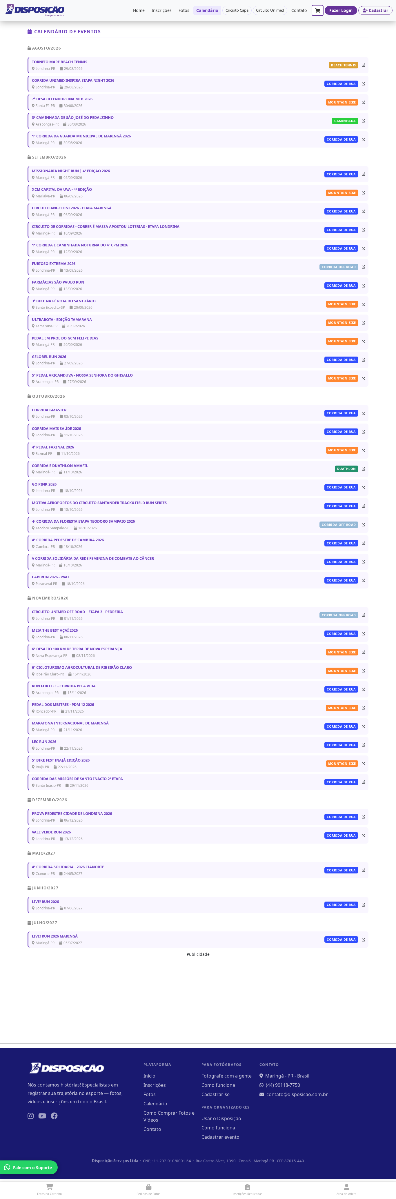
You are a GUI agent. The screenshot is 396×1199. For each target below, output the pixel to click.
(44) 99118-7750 (283, 1085)
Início (149, 1076)
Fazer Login (341, 10)
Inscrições (162, 10)
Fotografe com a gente (226, 1076)
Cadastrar (378, 10)
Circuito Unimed (270, 10)
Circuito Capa (237, 10)
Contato (299, 10)
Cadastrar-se (215, 1094)
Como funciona (218, 1085)
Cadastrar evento (220, 1137)
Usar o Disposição (221, 1118)
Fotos (184, 10)
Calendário (207, 10)
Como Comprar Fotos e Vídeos (169, 1116)
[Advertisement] (198, 998)
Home (139, 10)
